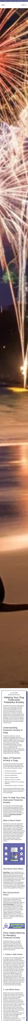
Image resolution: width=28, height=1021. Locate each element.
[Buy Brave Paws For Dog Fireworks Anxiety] (14, 854)
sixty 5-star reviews (8, 904)
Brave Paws (6, 872)
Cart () (24, 5)
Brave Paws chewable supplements (12, 815)
